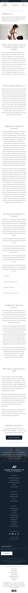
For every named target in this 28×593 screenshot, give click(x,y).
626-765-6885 (16, 587)
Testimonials (14, 513)
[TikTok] (15, 534)
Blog (14, 498)
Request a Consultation (14, 437)
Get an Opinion (15, 5)
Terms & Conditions (14, 572)
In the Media (14, 510)
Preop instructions (14, 494)
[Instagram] (9, 534)
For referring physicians (14, 515)
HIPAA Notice (14, 574)
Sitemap (14, 579)
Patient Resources (14, 501)
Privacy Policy (14, 568)
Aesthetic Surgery (14, 486)
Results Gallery (14, 519)
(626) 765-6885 (24, 1)
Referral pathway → (7, 553)
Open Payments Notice (14, 576)
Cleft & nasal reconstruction (14, 482)
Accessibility (14, 570)
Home (3, 10)
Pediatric (14, 484)
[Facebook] (18, 534)
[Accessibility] (13, 591)
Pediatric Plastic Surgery (10, 10)
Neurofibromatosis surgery (14, 478)
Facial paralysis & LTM (14, 480)
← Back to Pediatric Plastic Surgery (14, 442)
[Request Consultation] (15, 591)
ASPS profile (14, 524)
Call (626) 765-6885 (14, 526)
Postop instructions (14, 496)
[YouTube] (12, 534)
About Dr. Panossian (5, 1)
